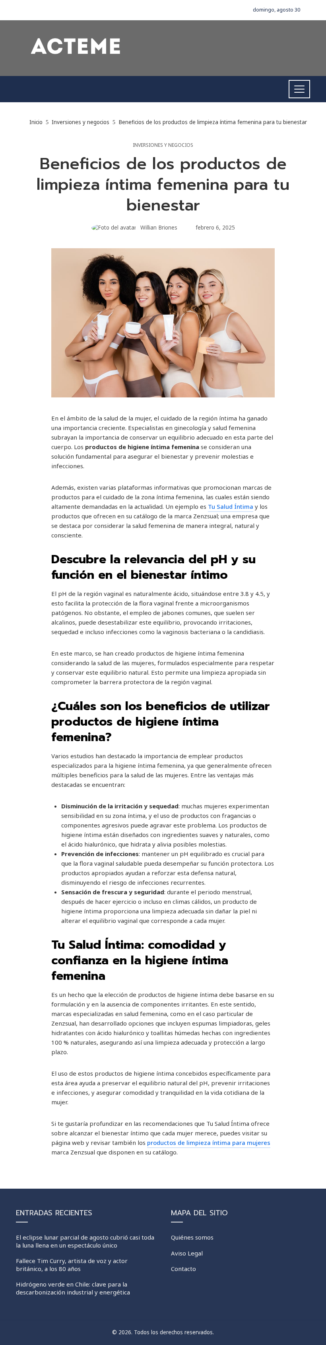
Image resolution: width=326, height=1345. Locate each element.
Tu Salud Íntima (230, 506)
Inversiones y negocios (163, 145)
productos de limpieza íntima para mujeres (208, 1142)
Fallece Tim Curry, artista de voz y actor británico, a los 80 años (72, 1265)
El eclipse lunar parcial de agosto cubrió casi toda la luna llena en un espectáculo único (85, 1241)
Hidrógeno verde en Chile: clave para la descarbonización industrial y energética (73, 1288)
